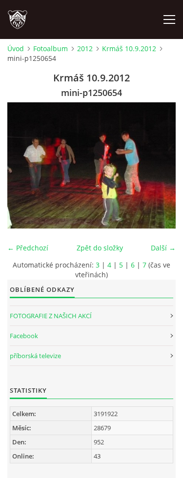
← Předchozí (27, 247)
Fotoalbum (50, 48)
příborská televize (35, 355)
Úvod (15, 48)
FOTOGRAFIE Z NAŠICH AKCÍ (51, 315)
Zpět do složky (100, 247)
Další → (163, 247)
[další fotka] (160, 165)
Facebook (24, 335)
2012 (85, 48)
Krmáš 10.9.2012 (129, 48)
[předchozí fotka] (23, 165)
